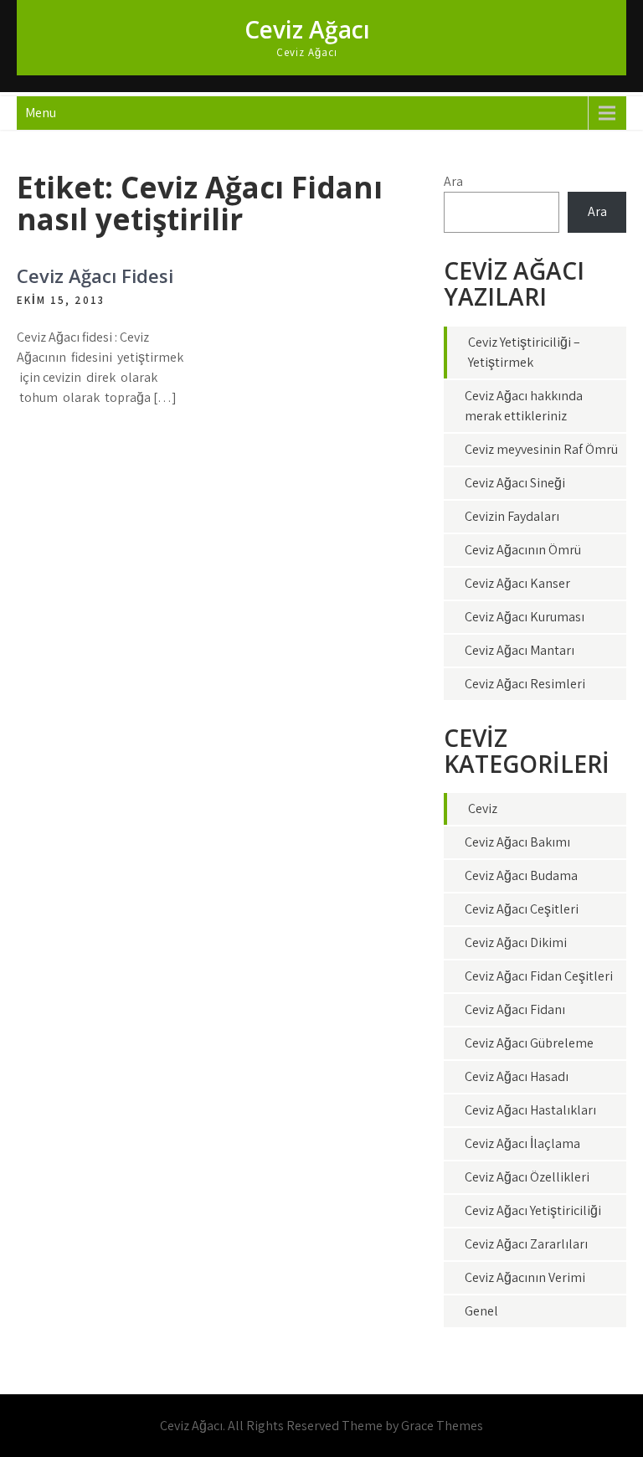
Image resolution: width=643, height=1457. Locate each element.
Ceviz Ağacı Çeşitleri (522, 909)
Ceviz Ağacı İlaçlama (522, 1143)
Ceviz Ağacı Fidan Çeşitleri (539, 976)
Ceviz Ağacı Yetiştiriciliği (533, 1210)
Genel (481, 1311)
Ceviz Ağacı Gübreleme (529, 1043)
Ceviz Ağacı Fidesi (95, 275)
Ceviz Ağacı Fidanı (515, 1009)
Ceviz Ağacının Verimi (525, 1277)
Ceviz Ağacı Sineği (515, 483)
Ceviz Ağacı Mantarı (519, 650)
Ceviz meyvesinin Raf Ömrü (541, 449)
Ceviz (482, 808)
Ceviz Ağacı (307, 29)
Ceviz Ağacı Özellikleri (527, 1177)
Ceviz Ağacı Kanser (517, 583)
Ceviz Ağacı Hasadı (516, 1076)
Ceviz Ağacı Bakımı (517, 842)
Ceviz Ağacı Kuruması (524, 617)
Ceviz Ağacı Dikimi (516, 942)
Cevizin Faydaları (512, 516)
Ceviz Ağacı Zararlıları (526, 1244)
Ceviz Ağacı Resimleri (525, 683)
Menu (40, 112)
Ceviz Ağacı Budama (521, 875)
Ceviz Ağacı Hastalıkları (530, 1110)
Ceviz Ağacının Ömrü (523, 550)
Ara (453, 181)
